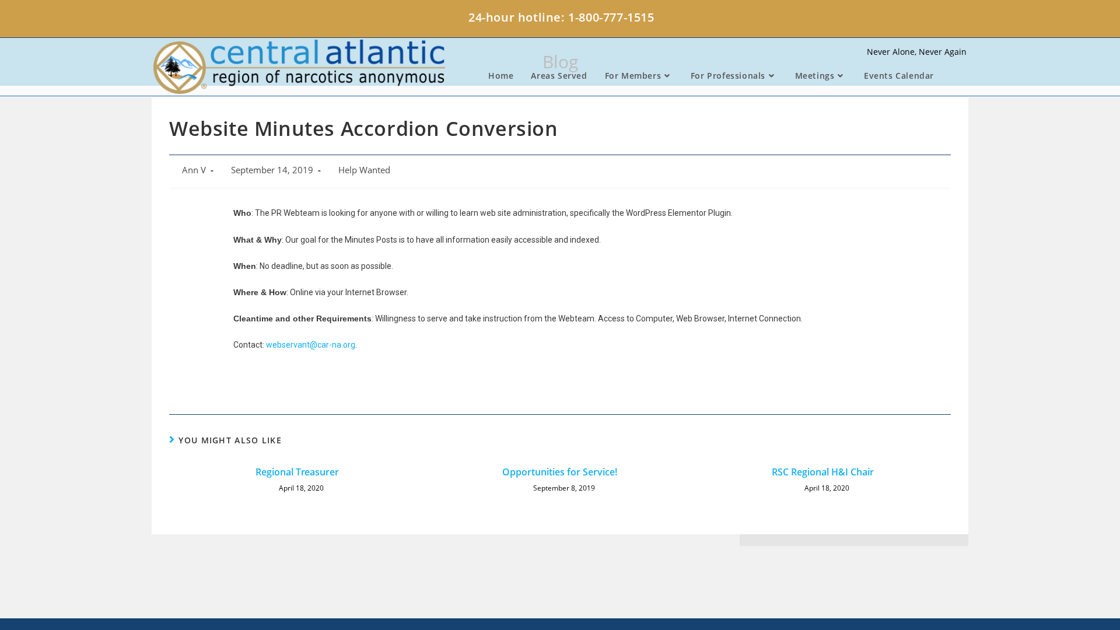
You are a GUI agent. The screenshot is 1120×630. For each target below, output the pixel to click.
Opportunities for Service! (559, 472)
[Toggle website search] (955, 76)
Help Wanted (364, 170)
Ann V (194, 170)
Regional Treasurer (297, 472)
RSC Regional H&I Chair (823, 472)
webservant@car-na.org (310, 344)
